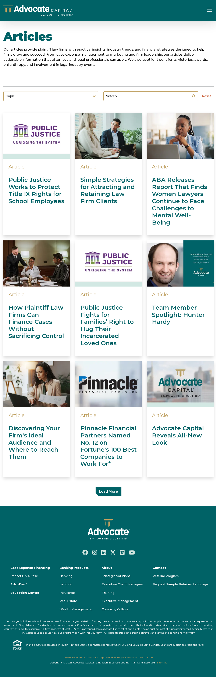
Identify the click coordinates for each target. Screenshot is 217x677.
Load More (108, 491)
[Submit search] (194, 96)
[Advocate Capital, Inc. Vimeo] (122, 552)
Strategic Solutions (116, 576)
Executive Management (120, 601)
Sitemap (162, 662)
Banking (66, 576)
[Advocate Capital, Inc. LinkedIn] (103, 552)
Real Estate (68, 601)
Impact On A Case (24, 576)
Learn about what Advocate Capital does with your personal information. (108, 657)
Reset (206, 96)
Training (108, 593)
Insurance (67, 593)
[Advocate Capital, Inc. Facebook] (85, 552)
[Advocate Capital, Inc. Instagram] (94, 552)
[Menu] (209, 10)
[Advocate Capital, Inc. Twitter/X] (112, 552)
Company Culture (115, 609)
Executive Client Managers (122, 584)
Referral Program (166, 576)
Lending (66, 584)
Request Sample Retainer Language (180, 584)
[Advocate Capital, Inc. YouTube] (132, 552)
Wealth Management (76, 609)
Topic (10, 96)
